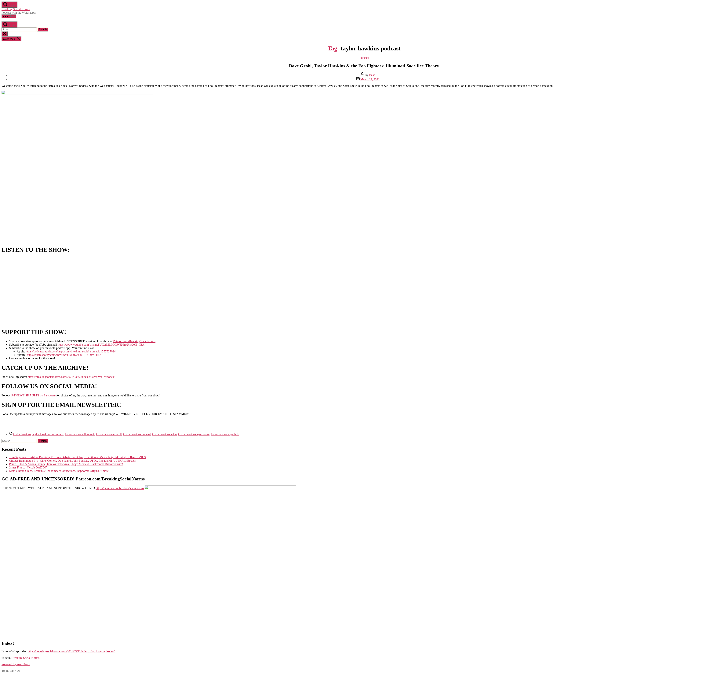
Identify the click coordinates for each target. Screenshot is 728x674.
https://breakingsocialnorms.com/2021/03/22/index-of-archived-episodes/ (71, 376)
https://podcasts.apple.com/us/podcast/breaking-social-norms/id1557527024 (71, 351)
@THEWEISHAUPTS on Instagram (33, 395)
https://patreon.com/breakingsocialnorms (120, 488)
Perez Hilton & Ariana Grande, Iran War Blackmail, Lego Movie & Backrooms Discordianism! (66, 464)
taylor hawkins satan (164, 434)
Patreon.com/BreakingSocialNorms (134, 341)
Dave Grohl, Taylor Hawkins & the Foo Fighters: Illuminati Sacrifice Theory (364, 65)
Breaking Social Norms (16, 9)
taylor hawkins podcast (137, 434)
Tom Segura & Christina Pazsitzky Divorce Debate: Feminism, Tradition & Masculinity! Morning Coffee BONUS (77, 457)
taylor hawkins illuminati (80, 434)
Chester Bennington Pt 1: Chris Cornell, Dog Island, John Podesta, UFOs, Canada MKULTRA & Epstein (72, 460)
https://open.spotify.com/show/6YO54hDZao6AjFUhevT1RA (64, 354)
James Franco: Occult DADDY (28, 467)
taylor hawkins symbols (225, 434)
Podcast (364, 57)
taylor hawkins (22, 434)
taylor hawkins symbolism (193, 434)
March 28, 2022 (370, 79)
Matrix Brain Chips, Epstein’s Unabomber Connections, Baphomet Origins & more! (59, 470)
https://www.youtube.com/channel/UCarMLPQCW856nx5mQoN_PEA (101, 344)
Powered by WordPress (16, 664)
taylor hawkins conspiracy (48, 434)
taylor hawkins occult (109, 434)
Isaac (372, 75)
